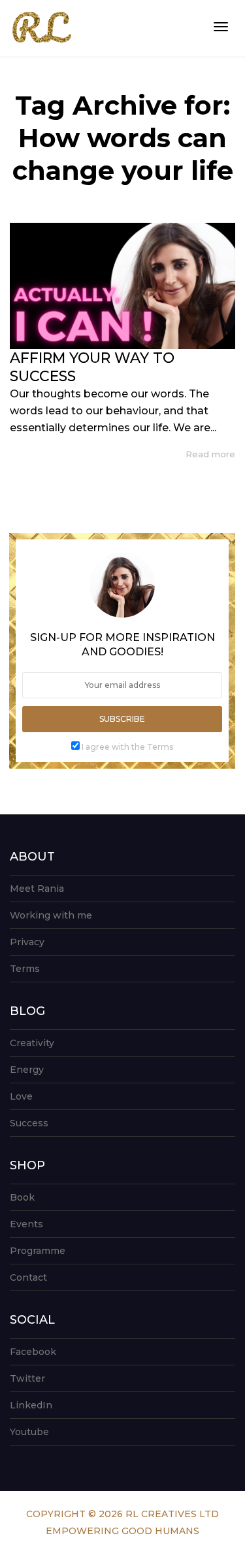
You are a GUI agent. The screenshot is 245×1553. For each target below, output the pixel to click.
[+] (122, 286)
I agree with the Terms (127, 747)
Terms (25, 969)
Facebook (33, 1352)
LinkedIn (31, 1405)
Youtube (29, 1432)
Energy (27, 1070)
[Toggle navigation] (220, 27)
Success (29, 1123)
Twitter (27, 1378)
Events (26, 1224)
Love (21, 1096)
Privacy (27, 942)
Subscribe (122, 719)
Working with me (51, 915)
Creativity (32, 1043)
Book (22, 1197)
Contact (28, 1277)
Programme (37, 1251)
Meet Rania (37, 888)
